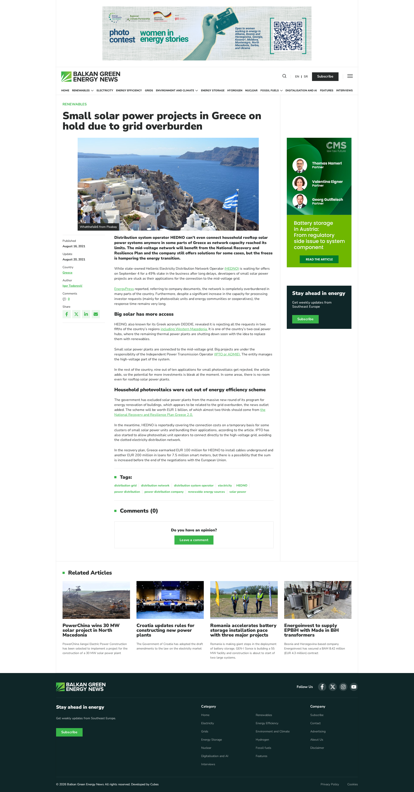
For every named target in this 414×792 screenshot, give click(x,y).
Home (65, 90)
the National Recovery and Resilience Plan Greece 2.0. (189, 412)
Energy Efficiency (129, 90)
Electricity (105, 90)
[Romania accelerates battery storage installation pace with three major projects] (244, 600)
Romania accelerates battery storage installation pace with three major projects (243, 630)
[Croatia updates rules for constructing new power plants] (170, 600)
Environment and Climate (175, 90)
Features (326, 90)
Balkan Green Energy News (85, 784)
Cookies (352, 784)
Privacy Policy (330, 784)
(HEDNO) (231, 268)
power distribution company (163, 492)
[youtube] (354, 687)
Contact (315, 723)
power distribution (127, 492)
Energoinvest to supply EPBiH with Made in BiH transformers (311, 630)
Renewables (81, 90)
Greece (67, 273)
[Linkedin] (86, 314)
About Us (316, 739)
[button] (284, 76)
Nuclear (251, 90)
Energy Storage (212, 90)
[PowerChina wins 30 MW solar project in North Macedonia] (96, 600)
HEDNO (241, 485)
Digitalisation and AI (301, 90)
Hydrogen (234, 90)
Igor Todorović (72, 286)
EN (297, 77)
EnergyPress (124, 289)
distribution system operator (193, 485)
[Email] (96, 314)
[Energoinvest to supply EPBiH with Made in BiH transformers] (318, 600)
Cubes (154, 784)
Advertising (318, 731)
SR (306, 77)
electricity (225, 485)
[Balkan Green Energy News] (90, 76)
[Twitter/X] (76, 314)
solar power (237, 492)
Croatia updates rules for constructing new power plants (165, 630)
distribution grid (125, 485)
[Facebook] (67, 314)
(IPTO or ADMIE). (227, 354)
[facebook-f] (322, 687)
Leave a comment (194, 540)
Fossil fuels (269, 90)
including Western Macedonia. (184, 329)
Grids (149, 90)
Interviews (344, 90)
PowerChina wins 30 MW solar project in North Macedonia (91, 630)
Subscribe (325, 76)
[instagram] (343, 687)
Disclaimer (317, 748)
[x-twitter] (333, 687)
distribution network (155, 485)
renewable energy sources (206, 492)
